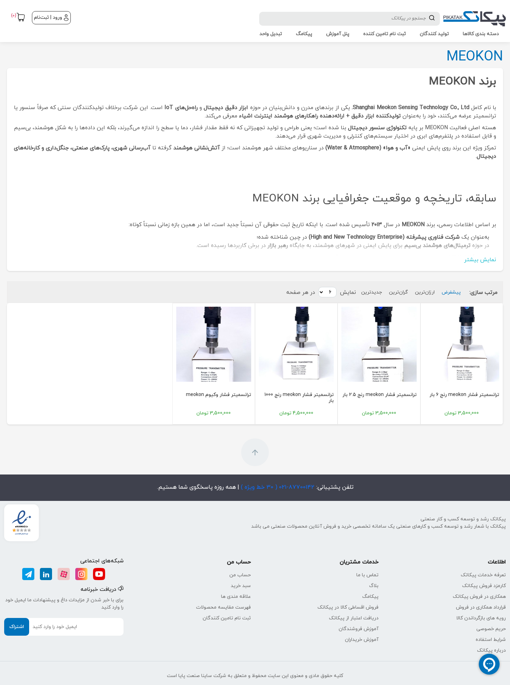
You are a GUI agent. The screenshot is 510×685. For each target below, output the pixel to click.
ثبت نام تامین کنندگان (227, 618)
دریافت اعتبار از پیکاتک (354, 618)
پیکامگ (370, 596)
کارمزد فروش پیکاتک (484, 586)
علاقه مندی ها (236, 596)
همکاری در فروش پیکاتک (479, 596)
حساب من (240, 575)
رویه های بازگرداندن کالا (481, 618)
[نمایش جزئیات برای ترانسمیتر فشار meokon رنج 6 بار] (461, 344)
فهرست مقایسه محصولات (223, 607)
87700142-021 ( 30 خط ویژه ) (276, 487)
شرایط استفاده (491, 639)
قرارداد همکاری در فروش (481, 607)
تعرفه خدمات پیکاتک (483, 575)
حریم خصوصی (491, 629)
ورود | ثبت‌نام (48, 17)
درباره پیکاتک (491, 650)
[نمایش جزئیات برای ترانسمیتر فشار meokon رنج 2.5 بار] (378, 344)
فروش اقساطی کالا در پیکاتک (348, 607)
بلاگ (374, 586)
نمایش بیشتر (480, 260)
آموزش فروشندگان (359, 629)
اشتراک (16, 627)
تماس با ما (367, 575)
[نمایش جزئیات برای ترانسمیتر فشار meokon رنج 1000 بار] (296, 344)
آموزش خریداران (362, 639)
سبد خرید (241, 586)
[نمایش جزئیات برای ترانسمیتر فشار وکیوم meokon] (213, 344)
